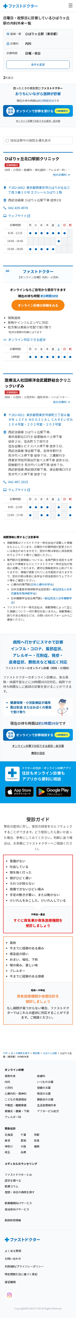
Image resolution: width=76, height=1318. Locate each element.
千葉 (23, 1135)
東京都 (36, 1053)
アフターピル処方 (48, 1111)
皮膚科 (41, 1076)
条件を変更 (38, 64)
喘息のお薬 (44, 1093)
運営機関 (10, 1282)
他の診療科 (60, 175)
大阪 (23, 1146)
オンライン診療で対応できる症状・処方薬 (38, 120)
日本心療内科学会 (42, 584)
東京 (7, 1140)
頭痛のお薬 (44, 1088)
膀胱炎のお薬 (45, 1099)
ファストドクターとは (18, 1174)
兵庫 (23, 1152)
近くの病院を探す (20, 1053)
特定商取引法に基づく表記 (21, 1274)
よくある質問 (13, 1251)
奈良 (36, 1140)
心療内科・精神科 (16, 1093)
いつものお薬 (45, 1082)
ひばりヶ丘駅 (50, 1053)
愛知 (23, 1140)
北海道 (9, 1135)
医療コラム (11, 1186)
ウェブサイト (17, 215)
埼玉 (7, 1152)
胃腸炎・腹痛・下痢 (17, 1111)
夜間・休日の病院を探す (20, 1192)
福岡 (36, 1146)
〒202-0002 (39, 190)
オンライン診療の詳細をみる (38, 305)
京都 (36, 1135)
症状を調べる (13, 1180)
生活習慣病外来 (46, 1105)
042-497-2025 (18, 481)
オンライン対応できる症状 (27, 339)
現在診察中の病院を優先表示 (30, 140)
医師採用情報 (13, 1220)
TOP (5, 1053)
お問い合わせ (13, 1259)
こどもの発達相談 (16, 1099)
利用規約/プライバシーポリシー (24, 1266)
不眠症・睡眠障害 (16, 1105)
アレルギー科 (13, 1117)
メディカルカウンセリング (21, 1164)
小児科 (9, 1088)
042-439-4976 (18, 207)
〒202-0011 (40, 419)
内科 (7, 1082)
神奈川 (9, 1146)
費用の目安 (38, 753)
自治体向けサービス (17, 1209)
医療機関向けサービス (18, 1203)
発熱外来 (10, 1076)
